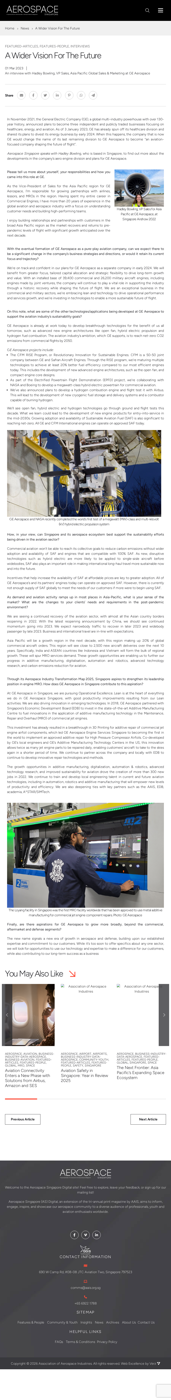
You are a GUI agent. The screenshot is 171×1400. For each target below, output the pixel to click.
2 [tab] (53, 1099)
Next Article (148, 1119)
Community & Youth (62, 1322)
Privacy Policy (107, 1342)
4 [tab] (118, 1099)
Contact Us (146, 1322)
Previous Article (22, 1119)
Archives (112, 1322)
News (25, 28)
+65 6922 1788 (85, 1303)
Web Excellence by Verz (139, 1364)
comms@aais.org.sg (86, 1288)
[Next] (164, 1015)
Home (9, 28)
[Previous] (7, 1015)
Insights (86, 1322)
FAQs (59, 1342)
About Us (129, 1322)
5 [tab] (150, 1099)
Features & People (31, 1322)
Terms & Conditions (80, 1342)
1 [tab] (21, 1099)
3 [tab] (85, 1099)
